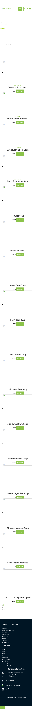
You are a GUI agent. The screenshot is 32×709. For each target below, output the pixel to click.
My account (5, 662)
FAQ (3, 655)
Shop (3, 653)
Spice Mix (4, 638)
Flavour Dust (5, 634)
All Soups (4, 628)
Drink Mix (4, 632)
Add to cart (20, 220)
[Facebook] (3, 689)
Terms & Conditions (7, 666)
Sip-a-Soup (5, 636)
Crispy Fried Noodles (8, 630)
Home (1, 44)
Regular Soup (5, 642)
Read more (20, 91)
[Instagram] (7, 689)
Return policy (5, 664)
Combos (4, 640)
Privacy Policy (6, 660)
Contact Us (5, 658)
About (3, 651)
